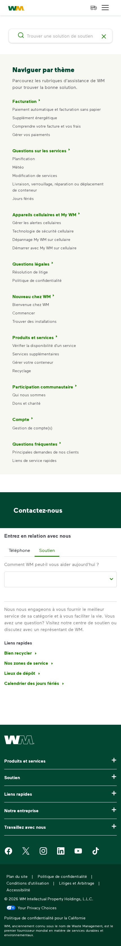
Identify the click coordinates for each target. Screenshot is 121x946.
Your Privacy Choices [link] (37, 907)
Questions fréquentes (34, 444)
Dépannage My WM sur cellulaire (41, 239)
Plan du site (17, 876)
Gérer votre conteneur (32, 362)
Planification (23, 158)
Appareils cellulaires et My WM (44, 214)
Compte (20, 419)
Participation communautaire (42, 387)
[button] (105, 7)
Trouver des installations (34, 321)
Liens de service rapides (34, 460)
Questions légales (31, 264)
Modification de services (34, 175)
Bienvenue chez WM (30, 304)
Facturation (24, 101)
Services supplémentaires (35, 353)
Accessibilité (18, 889)
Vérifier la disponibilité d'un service (44, 345)
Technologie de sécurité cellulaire (43, 231)
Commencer (23, 312)
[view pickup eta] (93, 7)
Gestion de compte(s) (32, 427)
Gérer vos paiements (31, 134)
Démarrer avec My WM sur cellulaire (44, 247)
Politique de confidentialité (37, 280)
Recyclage (21, 370)
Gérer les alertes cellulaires (36, 222)
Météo (18, 167)
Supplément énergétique (34, 117)
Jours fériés (23, 198)
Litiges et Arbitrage (76, 883)
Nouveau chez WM (31, 296)
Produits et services (33, 337)
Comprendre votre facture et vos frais (46, 126)
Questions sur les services (39, 150)
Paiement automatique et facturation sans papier (56, 109)
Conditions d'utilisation (27, 883)
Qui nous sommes (29, 394)
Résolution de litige (30, 272)
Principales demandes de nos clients (45, 452)
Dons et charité (26, 403)
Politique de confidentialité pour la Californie (45, 918)
